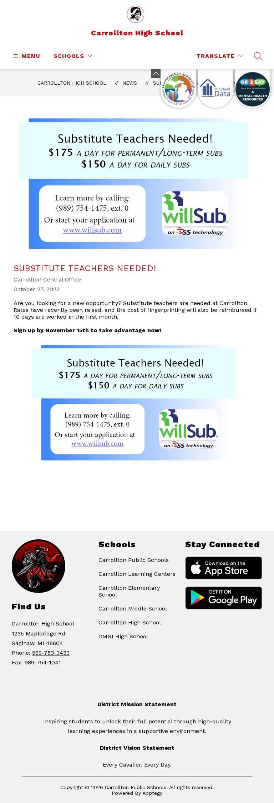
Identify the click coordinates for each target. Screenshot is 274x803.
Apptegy (152, 793)
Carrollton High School (71, 83)
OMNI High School (123, 636)
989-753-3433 (51, 652)
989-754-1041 (43, 662)
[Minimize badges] (156, 73)
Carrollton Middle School (132, 608)
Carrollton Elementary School (129, 591)
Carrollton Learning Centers (137, 573)
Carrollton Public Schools (133, 560)
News (129, 83)
